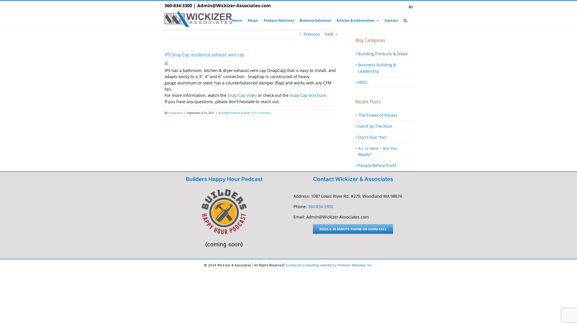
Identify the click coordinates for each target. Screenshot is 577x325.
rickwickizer (175, 113)
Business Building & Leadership (377, 68)
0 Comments (262, 113)
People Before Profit (377, 165)
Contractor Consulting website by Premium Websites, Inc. (329, 265)
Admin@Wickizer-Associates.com (234, 5)
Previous (312, 34)
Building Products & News (234, 113)
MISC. (363, 82)
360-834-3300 (178, 5)
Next (329, 34)
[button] (405, 20)
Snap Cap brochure (308, 95)
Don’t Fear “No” (372, 137)
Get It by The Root (375, 126)
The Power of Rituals (377, 115)
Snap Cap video (242, 95)
